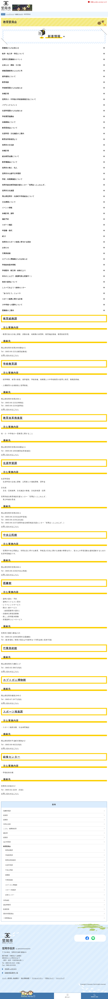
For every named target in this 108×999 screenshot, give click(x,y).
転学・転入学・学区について (13, 54)
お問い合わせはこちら (10, 355)
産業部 (5, 837)
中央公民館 (10, 534)
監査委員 (6, 909)
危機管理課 (7, 811)
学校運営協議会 (8, 116)
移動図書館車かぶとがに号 (12, 71)
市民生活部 (7, 824)
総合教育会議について (10, 156)
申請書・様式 (7, 230)
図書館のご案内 (8, 310)
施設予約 (5, 219)
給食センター (11, 756)
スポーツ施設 (7, 225)
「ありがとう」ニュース (11, 293)
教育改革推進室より (9, 139)
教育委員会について (9, 128)
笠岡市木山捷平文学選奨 (11, 173)
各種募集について (9, 122)
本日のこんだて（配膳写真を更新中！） (17, 276)
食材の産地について (9, 282)
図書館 (7, 583)
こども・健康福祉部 (10, 828)
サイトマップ (60, 978)
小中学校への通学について (12, 305)
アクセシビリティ (37, 978)
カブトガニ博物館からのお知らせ (14, 259)
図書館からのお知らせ (10, 48)
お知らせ (5, 248)
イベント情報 (7, 208)
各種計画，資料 (8, 213)
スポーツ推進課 (13, 711)
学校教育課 (10, 363)
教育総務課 (10, 318)
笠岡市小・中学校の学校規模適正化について (19, 99)
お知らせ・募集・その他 (11, 65)
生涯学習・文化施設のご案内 (13, 133)
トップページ (10, 14)
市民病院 (6, 900)
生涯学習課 (10, 463)
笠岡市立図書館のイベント (12, 59)
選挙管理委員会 (8, 913)
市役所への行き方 (11, 969)
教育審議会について (9, 162)
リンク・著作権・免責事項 (10, 978)
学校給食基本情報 (9, 265)
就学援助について (9, 76)
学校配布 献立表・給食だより (14, 270)
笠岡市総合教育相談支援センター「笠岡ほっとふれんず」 (24, 185)
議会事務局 (7, 905)
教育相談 (5, 82)
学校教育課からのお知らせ (12, 88)
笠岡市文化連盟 (8, 190)
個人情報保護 (25, 978)
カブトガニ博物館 (14, 679)
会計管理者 (7, 842)
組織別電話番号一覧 (11, 973)
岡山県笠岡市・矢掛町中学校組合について (18, 196)
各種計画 (5, 93)
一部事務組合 (7, 918)
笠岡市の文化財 (8, 145)
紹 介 (4, 236)
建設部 (5, 833)
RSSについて (49, 978)
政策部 (5, 815)
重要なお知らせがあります (98, 2)
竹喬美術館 (6, 253)
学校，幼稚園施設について (12, 179)
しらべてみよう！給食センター (14, 287)
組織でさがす (19, 14)
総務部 (5, 820)
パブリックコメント (9, 105)
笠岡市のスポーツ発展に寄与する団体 (16, 242)
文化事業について (9, 202)
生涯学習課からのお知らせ (12, 111)
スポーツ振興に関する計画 (12, 299)
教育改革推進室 (13, 417)
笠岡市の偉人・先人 (9, 168)
